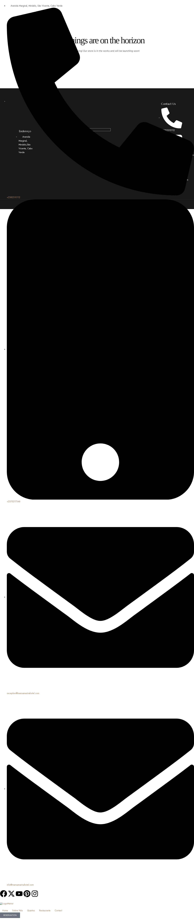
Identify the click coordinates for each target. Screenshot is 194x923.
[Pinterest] (27, 893)
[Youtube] (19, 893)
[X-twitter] (11, 893)
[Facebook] (3, 893)
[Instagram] (34, 893)
